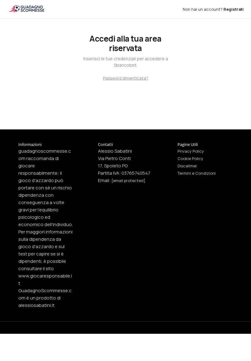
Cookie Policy (190, 158)
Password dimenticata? (125, 78)
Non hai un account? (213, 9)
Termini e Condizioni (197, 173)
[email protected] (128, 180)
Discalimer (187, 166)
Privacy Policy (191, 151)
